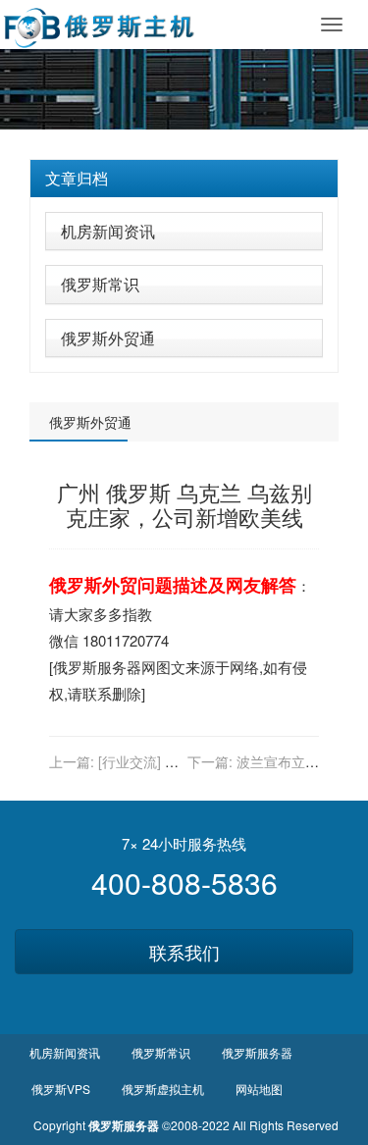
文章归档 (76, 178)
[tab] (184, 178)
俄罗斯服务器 (97, 666)
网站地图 (259, 1088)
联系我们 (184, 951)
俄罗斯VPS (60, 1088)
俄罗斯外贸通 (108, 338)
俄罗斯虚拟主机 (163, 1088)
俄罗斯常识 (100, 284)
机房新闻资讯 (108, 231)
